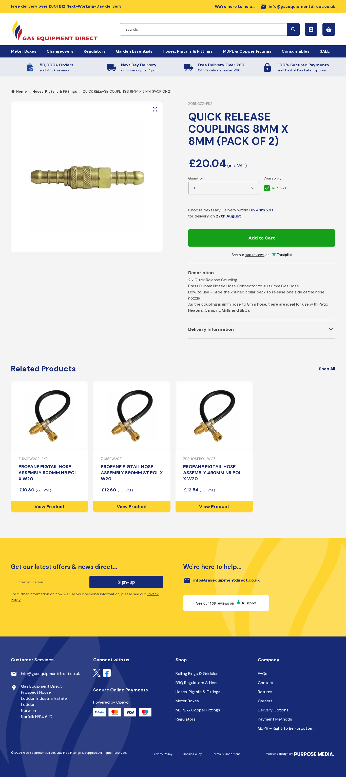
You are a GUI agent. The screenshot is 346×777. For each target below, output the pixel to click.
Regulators (95, 51)
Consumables (296, 51)
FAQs (262, 673)
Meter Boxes (23, 51)
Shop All (327, 368)
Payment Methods (275, 719)
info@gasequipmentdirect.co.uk (297, 7)
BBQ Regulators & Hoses (198, 682)
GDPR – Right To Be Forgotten (286, 728)
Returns (265, 691)
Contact (266, 682)
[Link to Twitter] (97, 672)
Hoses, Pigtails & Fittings (188, 51)
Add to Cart (261, 238)
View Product (49, 507)
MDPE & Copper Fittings (247, 51)
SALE (325, 51)
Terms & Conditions (226, 754)
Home (21, 91)
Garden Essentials (134, 51)
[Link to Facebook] (107, 672)
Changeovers (60, 51)
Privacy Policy (162, 754)
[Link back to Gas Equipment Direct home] (65, 28)
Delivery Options (273, 710)
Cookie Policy (192, 754)
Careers (265, 701)
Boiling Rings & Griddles (197, 673)
